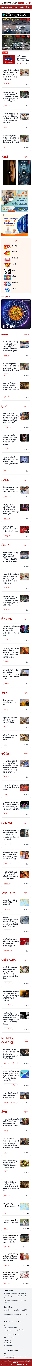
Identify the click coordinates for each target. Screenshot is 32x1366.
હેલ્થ (5, 1130)
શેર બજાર (6, 640)
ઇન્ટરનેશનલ (7, 909)
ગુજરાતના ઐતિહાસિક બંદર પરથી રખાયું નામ (15, 1293)
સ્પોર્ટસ (5, 776)
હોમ (2, 7)
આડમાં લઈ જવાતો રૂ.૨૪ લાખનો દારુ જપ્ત (14, 1317)
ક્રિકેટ (5, 127)
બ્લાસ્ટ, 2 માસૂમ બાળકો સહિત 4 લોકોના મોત (15, 1330)
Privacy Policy (8, 1345)
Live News (20, 63)
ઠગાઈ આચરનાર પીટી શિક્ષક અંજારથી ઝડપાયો (15, 1314)
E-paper (21, 3)
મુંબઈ (27, 7)
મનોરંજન (6, 844)
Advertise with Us (9, 1338)
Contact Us (7, 1340)
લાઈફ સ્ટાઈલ (7, 983)
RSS (5, 1353)
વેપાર (5, 709)
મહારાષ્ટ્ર (6, 496)
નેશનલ (15, 7)
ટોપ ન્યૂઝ (8, 7)
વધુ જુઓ (26, 157)
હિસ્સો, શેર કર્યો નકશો (9, 1325)
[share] (23, 1213)
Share (27, 63)
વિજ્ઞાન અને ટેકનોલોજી (9, 1063)
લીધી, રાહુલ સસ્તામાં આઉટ (10, 1327)
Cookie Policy (8, 1343)
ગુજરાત (21, 7)
